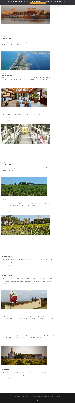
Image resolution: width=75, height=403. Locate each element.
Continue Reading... (6, 47)
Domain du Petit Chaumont (8, 111)
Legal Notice (37, 400)
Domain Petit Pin (6, 333)
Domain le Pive (5, 369)
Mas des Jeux (5, 314)
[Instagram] (38, 398)
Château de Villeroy (7, 75)
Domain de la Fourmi (7, 164)
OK (30, 3)
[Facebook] (37, 398)
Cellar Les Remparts (7, 38)
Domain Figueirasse (6, 201)
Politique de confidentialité (40, 3)
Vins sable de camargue (19, 394)
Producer (4, 36)
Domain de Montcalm (7, 275)
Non (33, 3)
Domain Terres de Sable (7, 256)
